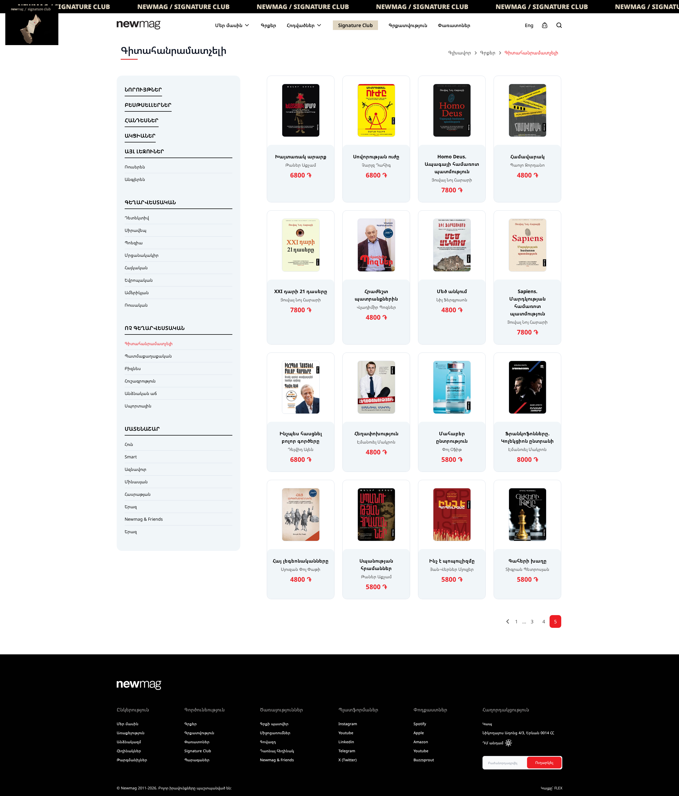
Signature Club (355, 25)
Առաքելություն (131, 732)
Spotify (420, 723)
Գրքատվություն (408, 25)
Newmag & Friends (277, 759)
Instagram (347, 723)
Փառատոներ (454, 25)
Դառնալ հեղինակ (277, 750)
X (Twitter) (347, 759)
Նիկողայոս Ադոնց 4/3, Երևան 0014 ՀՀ (518, 732)
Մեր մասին (127, 723)
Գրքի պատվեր (274, 723)
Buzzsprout (424, 759)
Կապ (487, 723)
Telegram (346, 750)
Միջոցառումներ (275, 732)
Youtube (345, 732)
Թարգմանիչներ (132, 759)
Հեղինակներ (129, 750)
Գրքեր (268, 25)
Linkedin (346, 741)
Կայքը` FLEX (551, 787)
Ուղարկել (544, 762)
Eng (529, 25)
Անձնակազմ (129, 741)
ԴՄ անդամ (492, 742)
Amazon (421, 741)
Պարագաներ (197, 759)
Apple (419, 732)
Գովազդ (268, 741)
